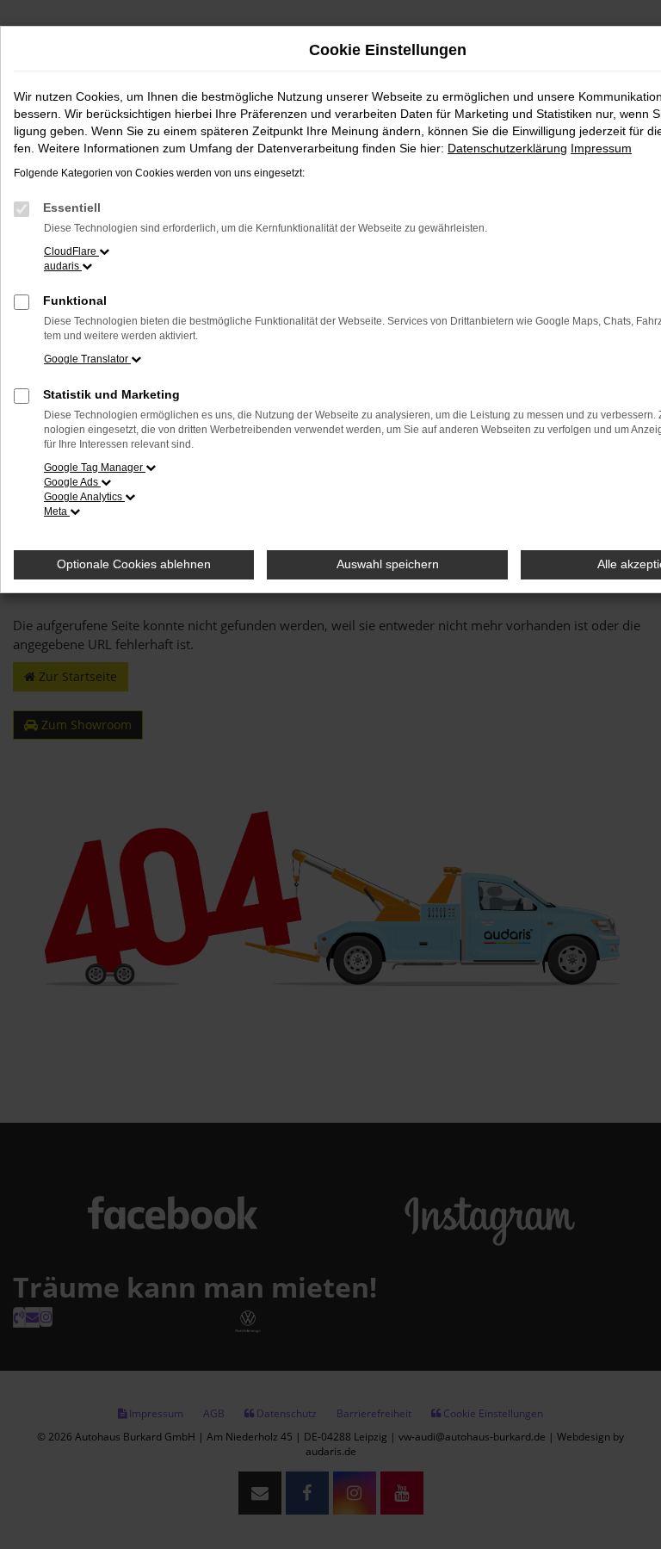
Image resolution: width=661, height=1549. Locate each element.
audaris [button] (63, 266)
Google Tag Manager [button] (94, 468)
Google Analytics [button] (84, 497)
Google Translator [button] (87, 359)
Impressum (601, 148)
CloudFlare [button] (71, 251)
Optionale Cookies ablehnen (134, 564)
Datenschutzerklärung (507, 148)
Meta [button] (57, 511)
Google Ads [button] (72, 482)
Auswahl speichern (388, 564)
